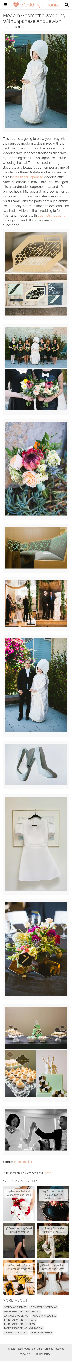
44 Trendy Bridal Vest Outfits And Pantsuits (53, 1230)
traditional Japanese (28, 177)
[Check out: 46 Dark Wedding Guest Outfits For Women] (19, 1240)
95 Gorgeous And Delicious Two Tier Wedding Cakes (53, 1195)
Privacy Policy (43, 1354)
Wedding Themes (15, 1307)
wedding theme (41, 1332)
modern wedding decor (20, 1320)
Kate (48, 1173)
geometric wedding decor (21, 1311)
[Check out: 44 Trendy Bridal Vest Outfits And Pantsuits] (53, 1240)
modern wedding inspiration (23, 1328)
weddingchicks (23, 1161)
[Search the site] (67, 5)
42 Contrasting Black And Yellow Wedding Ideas (18, 1269)
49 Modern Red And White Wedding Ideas (19, 1193)
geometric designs (51, 215)
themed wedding (15, 1332)
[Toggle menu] (6, 5)
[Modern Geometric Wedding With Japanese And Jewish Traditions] (36, 127)
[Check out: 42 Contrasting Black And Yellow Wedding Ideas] (19, 1277)
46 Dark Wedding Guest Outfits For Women (19, 1230)
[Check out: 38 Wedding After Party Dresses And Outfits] (53, 1277)
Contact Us (25, 1354)
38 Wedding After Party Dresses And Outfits (53, 1267)
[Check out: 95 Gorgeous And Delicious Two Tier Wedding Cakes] (53, 1203)
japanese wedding (16, 1315)
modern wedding (44, 1315)
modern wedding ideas (19, 1324)
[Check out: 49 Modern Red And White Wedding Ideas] (19, 1203)
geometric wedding (44, 1307)
